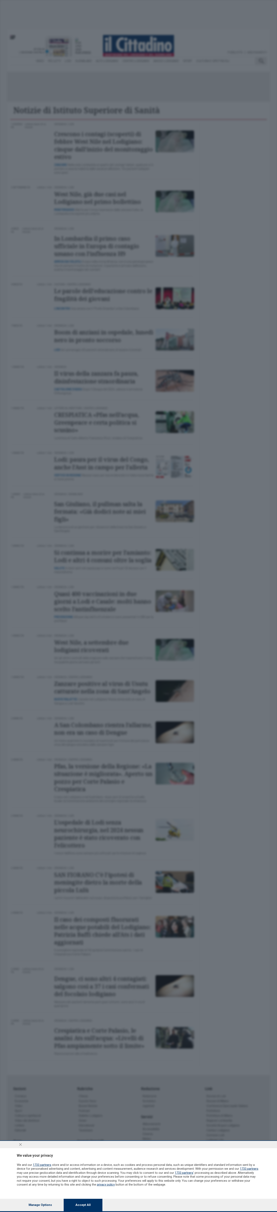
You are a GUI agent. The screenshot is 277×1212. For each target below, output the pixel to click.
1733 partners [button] (42, 1165)
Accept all (83, 1205)
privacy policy (106, 1184)
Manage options (40, 1205)
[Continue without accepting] (20, 1144)
